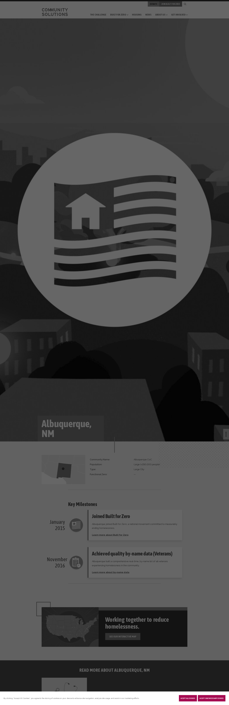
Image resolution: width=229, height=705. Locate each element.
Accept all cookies (188, 698)
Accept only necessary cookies (212, 698)
